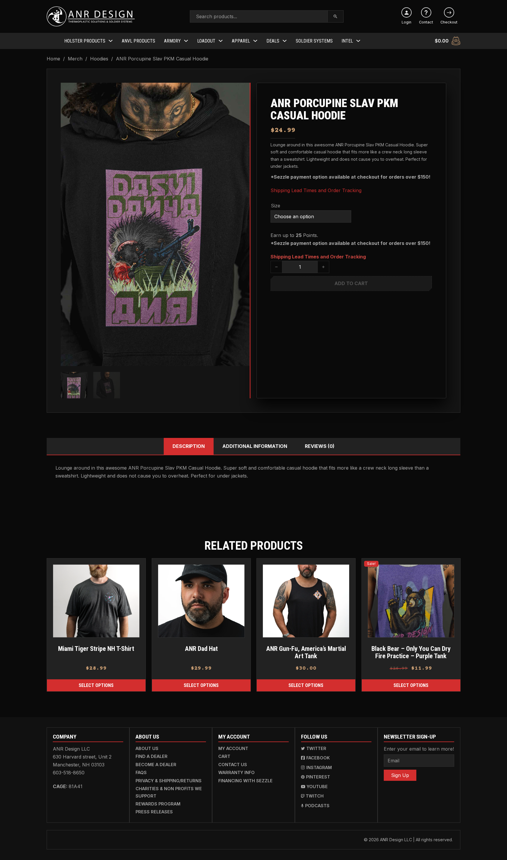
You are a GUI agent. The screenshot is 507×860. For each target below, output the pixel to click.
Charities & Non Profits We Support (169, 792)
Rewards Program (158, 803)
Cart (224, 756)
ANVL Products (138, 41)
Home (53, 59)
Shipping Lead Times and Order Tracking (316, 190)
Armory (172, 41)
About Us (147, 748)
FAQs (141, 772)
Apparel (241, 41)
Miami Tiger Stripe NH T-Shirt (96, 648)
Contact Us (232, 764)
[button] (241, 90)
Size (275, 206)
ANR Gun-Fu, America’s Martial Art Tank (306, 652)
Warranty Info (236, 772)
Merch (75, 59)
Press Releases (154, 811)
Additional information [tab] (254, 446)
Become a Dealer (156, 764)
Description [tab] (189, 446)
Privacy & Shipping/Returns (169, 780)
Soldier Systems (314, 41)
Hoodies (99, 59)
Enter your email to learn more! (419, 749)
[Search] (335, 16)
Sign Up (400, 775)
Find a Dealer (152, 756)
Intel (347, 41)
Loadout (206, 41)
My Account (233, 748)
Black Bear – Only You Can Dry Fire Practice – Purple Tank (410, 652)
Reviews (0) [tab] (319, 446)
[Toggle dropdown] (110, 40)
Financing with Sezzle (245, 780)
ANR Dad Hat (201, 648)
